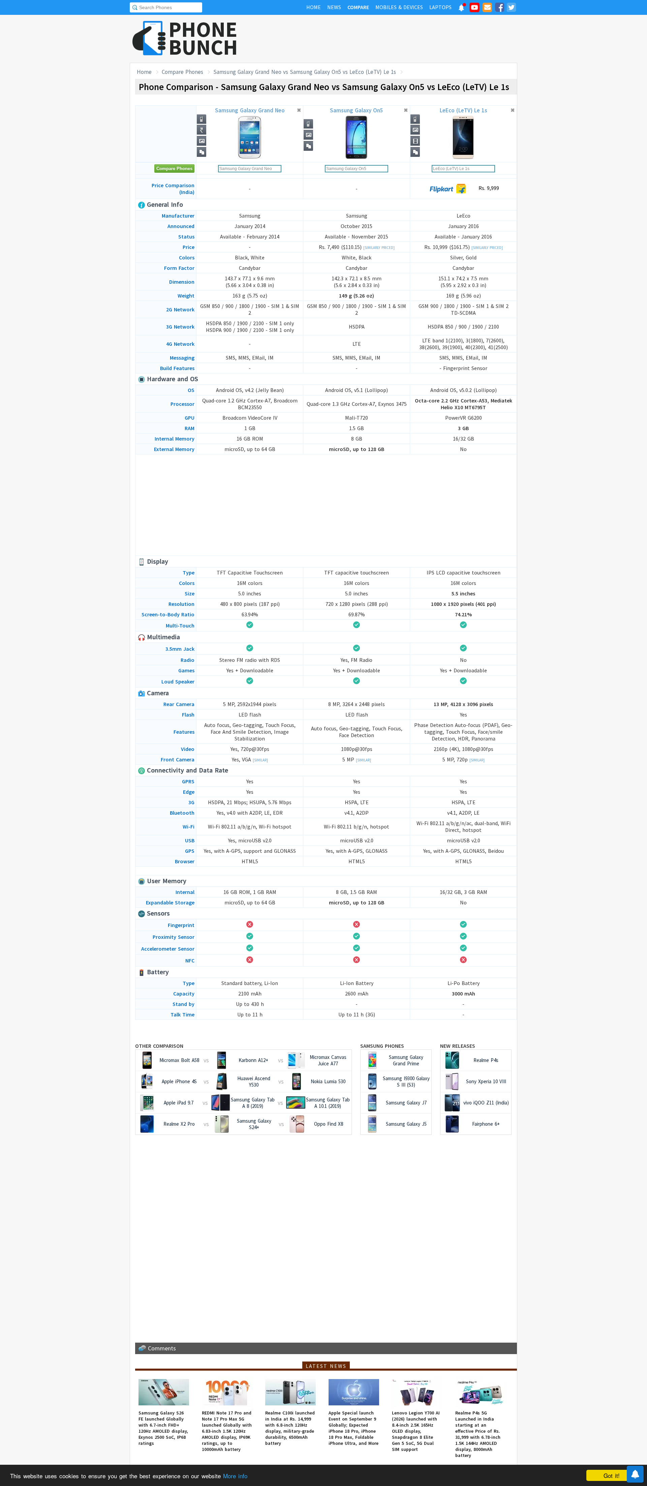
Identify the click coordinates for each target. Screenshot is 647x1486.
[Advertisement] (394, 39)
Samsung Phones (382, 1045)
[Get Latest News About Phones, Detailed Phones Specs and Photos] (149, 38)
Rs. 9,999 (488, 188)
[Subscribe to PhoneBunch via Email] (487, 8)
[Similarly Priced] (379, 247)
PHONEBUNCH (203, 38)
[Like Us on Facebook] (499, 8)
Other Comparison (159, 1045)
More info (235, 1475)
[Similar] (260, 760)
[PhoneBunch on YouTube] (474, 9)
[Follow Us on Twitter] (511, 8)
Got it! (612, 1475)
